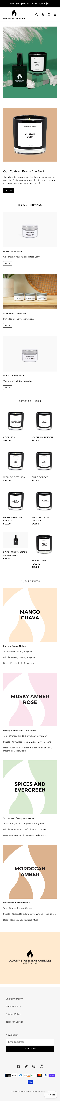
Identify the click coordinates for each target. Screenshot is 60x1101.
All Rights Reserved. (40, 1091)
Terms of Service (14, 1021)
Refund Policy (13, 1006)
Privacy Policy (13, 1014)
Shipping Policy (14, 998)
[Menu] (55, 14)
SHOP (9, 190)
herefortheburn (24, 1091)
